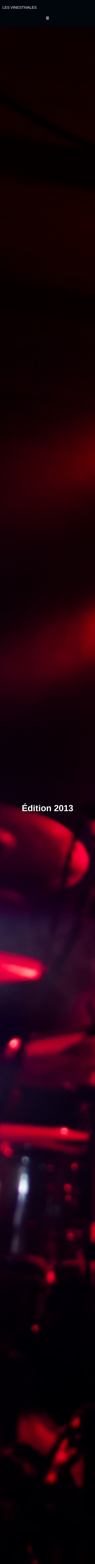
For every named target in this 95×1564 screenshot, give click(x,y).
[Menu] (47, 18)
